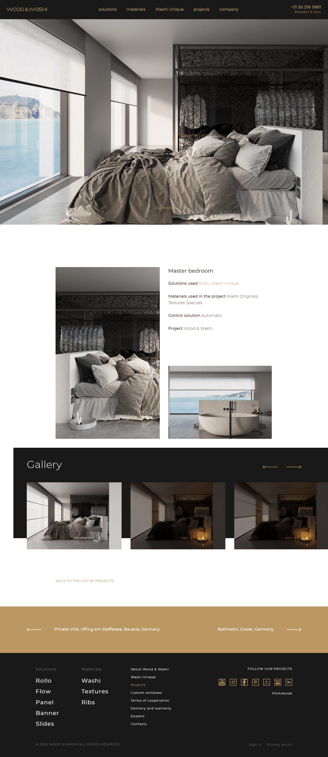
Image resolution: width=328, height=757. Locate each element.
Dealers (138, 716)
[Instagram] (233, 682)
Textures (94, 691)
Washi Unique (143, 677)
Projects (138, 685)
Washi (91, 681)
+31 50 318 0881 (306, 7)
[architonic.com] (278, 682)
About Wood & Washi (150, 669)
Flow (43, 691)
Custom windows (146, 692)
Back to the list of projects (85, 581)
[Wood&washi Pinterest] (255, 682)
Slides (45, 724)
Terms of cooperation (150, 700)
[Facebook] (244, 682)
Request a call (308, 12)
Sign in (255, 744)
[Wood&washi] (267, 682)
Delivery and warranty (151, 708)
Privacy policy (279, 744)
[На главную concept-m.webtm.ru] (27, 10)
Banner (47, 713)
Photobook (282, 693)
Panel (45, 702)
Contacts (139, 724)
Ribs (88, 702)
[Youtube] (222, 682)
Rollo (44, 681)
